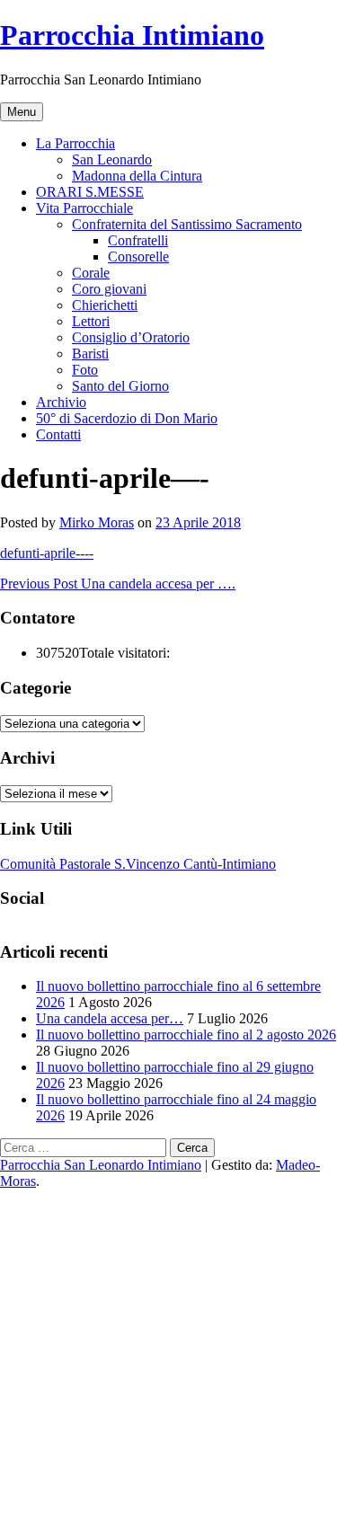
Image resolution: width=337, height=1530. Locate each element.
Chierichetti (104, 305)
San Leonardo (112, 159)
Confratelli (138, 240)
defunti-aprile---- (46, 553)
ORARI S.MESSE (90, 191)
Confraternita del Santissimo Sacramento (187, 224)
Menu (21, 112)
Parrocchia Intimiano (132, 35)
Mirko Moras (96, 522)
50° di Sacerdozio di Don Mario (126, 418)
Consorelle (138, 256)
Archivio (61, 402)
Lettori (91, 321)
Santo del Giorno (120, 386)
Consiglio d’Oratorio (131, 337)
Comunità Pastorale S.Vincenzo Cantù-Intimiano (138, 863)
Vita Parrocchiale (84, 208)
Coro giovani (109, 288)
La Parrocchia (75, 143)
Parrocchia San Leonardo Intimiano (100, 1164)
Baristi (90, 353)
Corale (91, 272)
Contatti (58, 434)
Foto (85, 369)
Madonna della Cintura (137, 175)
